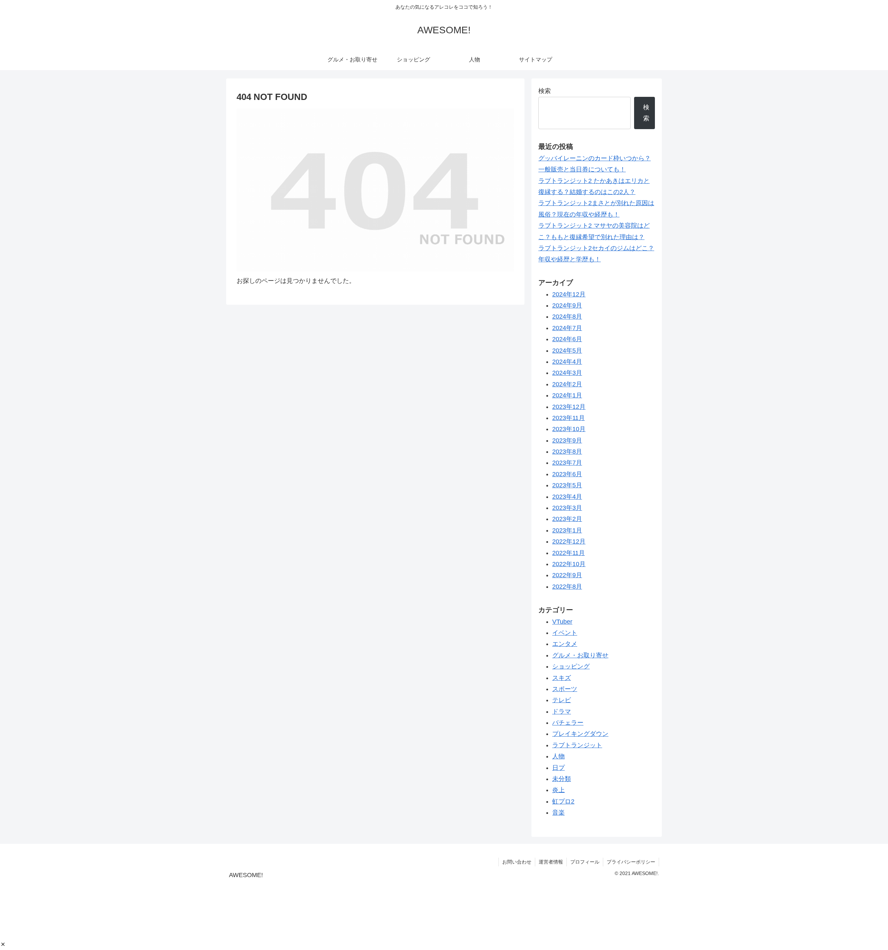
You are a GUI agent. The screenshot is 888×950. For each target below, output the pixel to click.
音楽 (558, 812)
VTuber (562, 621)
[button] (3, 944)
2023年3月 (567, 508)
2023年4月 (567, 496)
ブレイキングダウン (580, 734)
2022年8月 (567, 586)
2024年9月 (567, 305)
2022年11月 (568, 552)
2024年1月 (567, 395)
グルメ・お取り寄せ (580, 655)
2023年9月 (567, 440)
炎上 (558, 790)
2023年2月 (567, 519)
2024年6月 (567, 339)
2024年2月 (567, 384)
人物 (558, 756)
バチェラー (567, 723)
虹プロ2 (563, 801)
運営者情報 (551, 862)
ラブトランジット (577, 745)
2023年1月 (567, 530)
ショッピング (571, 666)
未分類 (561, 779)
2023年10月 (569, 429)
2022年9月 (567, 575)
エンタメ (564, 644)
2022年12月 (569, 541)
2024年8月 (567, 316)
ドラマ (561, 711)
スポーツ (564, 689)
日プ (558, 767)
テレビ (561, 700)
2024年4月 (567, 362)
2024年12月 (569, 294)
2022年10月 (569, 564)
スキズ (561, 677)
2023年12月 (569, 406)
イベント (564, 633)
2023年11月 (568, 418)
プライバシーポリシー (631, 862)
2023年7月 (567, 463)
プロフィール (584, 862)
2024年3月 (567, 373)
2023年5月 (567, 485)
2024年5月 (567, 350)
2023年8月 (567, 451)
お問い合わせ (516, 862)
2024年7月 (567, 328)
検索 (544, 90)
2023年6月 (567, 474)
